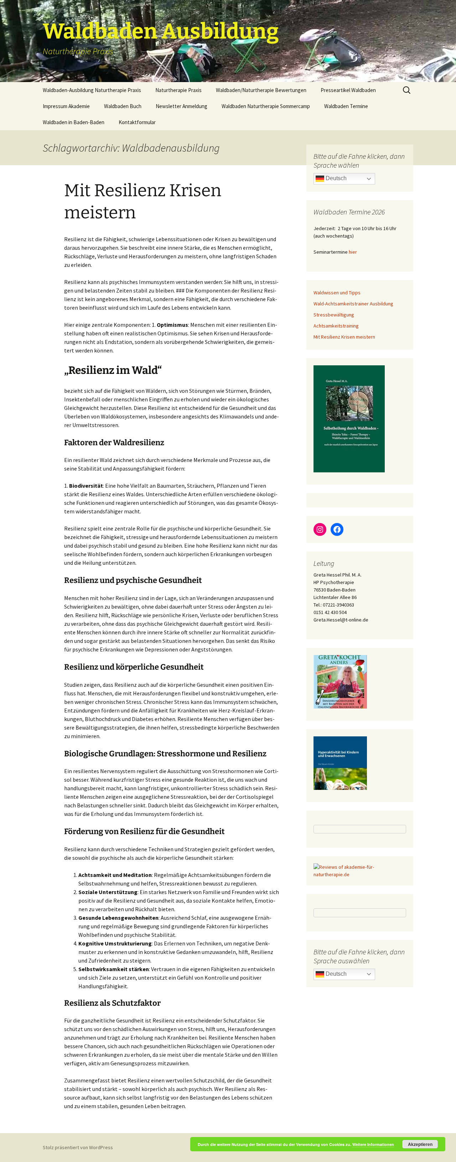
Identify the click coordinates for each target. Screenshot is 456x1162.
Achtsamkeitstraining (336, 326)
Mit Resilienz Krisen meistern (344, 337)
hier (353, 252)
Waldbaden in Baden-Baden (73, 122)
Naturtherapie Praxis (178, 90)
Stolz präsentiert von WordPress (78, 1147)
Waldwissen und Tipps (337, 292)
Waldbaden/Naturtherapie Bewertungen (261, 90)
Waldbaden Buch (122, 106)
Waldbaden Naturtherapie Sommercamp (266, 106)
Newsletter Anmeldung (181, 106)
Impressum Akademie (66, 106)
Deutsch (335, 178)
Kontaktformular (137, 122)
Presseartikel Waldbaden (348, 90)
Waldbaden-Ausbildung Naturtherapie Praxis (92, 90)
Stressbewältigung (334, 314)
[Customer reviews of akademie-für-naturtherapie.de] (360, 870)
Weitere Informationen (373, 1144)
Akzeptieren (420, 1144)
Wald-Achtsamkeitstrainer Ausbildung (353, 303)
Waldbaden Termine (346, 106)
